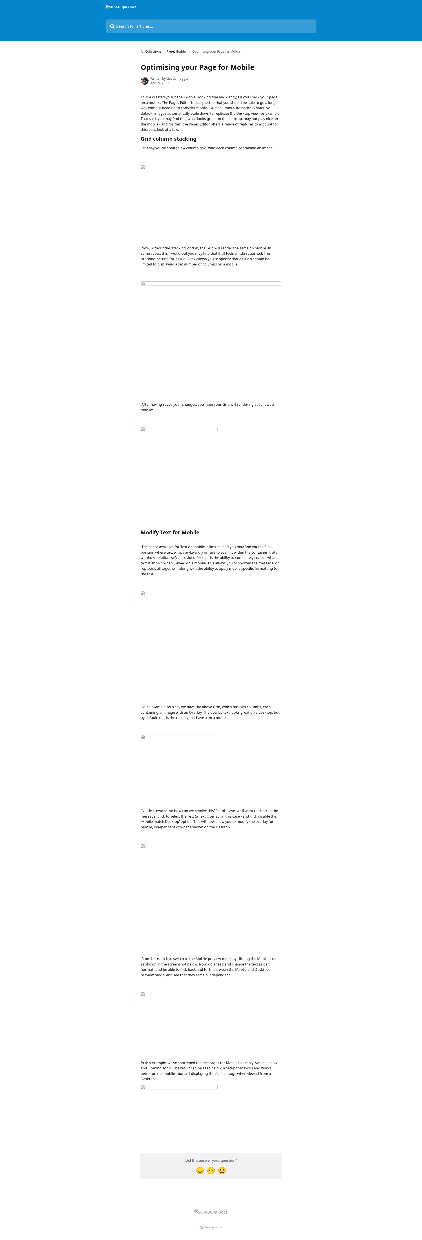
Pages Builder (177, 51)
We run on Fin (213, 1227)
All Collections (151, 51)
